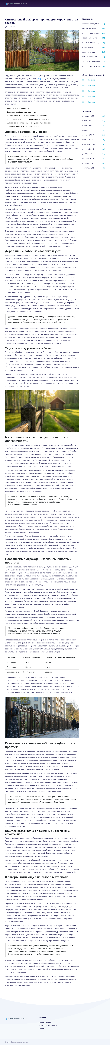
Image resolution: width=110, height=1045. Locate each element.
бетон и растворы (89, 28)
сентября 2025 (89, 168)
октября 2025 (88, 163)
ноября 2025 (88, 158)
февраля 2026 (88, 144)
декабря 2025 (88, 154)
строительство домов (90, 24)
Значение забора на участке (18, 108)
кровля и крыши (88, 52)
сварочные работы (90, 38)
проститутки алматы (48, 1025)
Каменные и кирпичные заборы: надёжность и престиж (28, 123)
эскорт (42, 1028)
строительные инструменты (91, 42)
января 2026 (88, 149)
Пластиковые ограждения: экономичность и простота (28, 119)
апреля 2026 (88, 135)
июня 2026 (87, 125)
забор (39, 79)
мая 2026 (86, 130)
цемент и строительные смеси (91, 57)
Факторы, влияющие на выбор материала (23, 126)
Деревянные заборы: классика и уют (21, 112)
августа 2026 (88, 116)
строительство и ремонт (91, 66)
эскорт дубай (45, 1022)
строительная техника (91, 33)
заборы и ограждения (91, 61)
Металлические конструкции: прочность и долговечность (29, 115)
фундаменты (87, 47)
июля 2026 (87, 121)
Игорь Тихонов (88, 80)
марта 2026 (87, 139)
